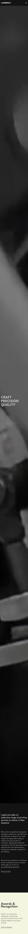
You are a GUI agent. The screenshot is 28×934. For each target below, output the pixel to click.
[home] (6, 3)
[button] (26, 3)
